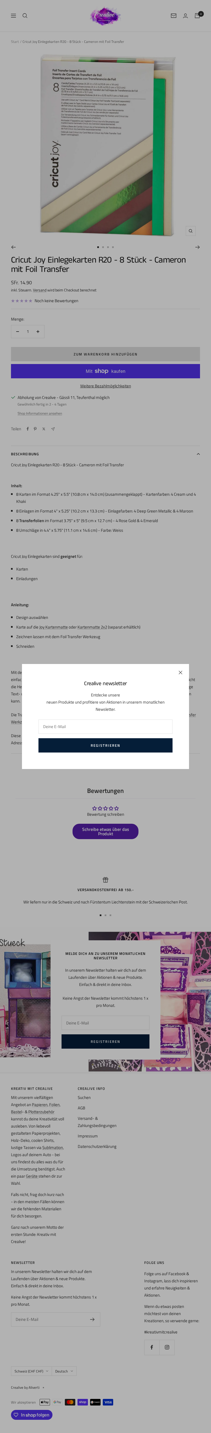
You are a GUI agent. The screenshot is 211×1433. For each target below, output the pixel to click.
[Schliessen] (180, 672)
